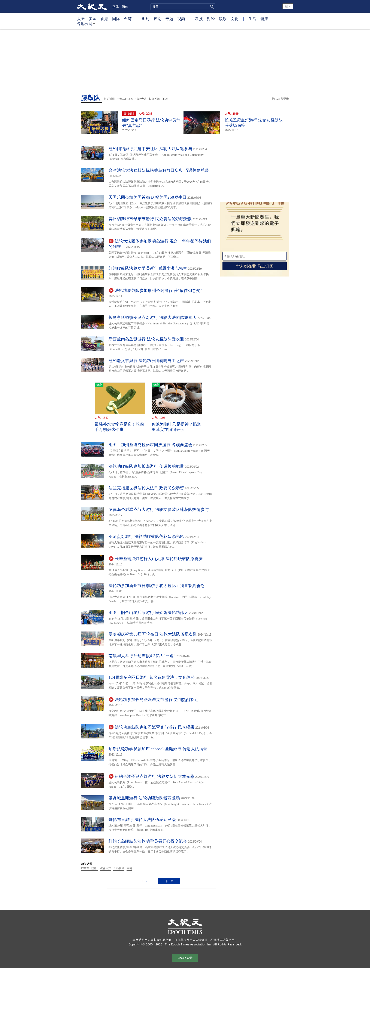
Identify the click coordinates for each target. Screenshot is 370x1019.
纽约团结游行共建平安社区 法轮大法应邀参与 (150, 148)
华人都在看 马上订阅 (254, 266)
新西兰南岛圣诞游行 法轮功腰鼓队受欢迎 (146, 339)
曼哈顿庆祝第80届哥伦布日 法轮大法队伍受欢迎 (153, 634)
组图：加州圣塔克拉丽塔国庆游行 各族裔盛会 (150, 444)
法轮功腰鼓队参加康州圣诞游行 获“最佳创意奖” (158, 290)
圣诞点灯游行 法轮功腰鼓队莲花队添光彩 (146, 536)
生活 (252, 18)
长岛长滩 (154, 99)
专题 (169, 18)
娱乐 (223, 18)
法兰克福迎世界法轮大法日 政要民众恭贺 (146, 488)
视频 (181, 18)
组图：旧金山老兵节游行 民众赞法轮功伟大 (148, 612)
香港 (104, 18)
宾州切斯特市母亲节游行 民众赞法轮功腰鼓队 (150, 219)
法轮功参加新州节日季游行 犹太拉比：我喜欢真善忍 (157, 585)
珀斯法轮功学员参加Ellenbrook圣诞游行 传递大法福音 (158, 749)
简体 (125, 6)
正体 (115, 6)
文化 (234, 18)
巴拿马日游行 (125, 99)
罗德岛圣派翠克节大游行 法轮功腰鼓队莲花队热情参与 (159, 509)
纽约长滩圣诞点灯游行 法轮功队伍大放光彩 (154, 776)
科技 (199, 18)
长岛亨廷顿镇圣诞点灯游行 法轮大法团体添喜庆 (153, 317)
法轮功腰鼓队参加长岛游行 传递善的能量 (146, 466)
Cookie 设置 (185, 958)
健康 (264, 18)
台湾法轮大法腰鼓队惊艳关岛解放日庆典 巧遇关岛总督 (159, 170)
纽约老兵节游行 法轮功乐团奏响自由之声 (146, 360)
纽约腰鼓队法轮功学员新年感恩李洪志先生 (148, 268)
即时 (146, 18)
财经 (211, 18)
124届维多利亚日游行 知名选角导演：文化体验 (152, 677)
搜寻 (211, 6)
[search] (182, 6)
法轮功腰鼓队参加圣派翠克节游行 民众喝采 (154, 727)
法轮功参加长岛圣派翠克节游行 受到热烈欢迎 (156, 699)
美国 (92, 18)
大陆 (81, 18)
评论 (157, 18)
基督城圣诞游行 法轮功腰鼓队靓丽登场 (144, 798)
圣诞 (165, 99)
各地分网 (84, 23)
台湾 (128, 18)
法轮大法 (141, 99)
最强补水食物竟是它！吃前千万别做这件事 (119, 427)
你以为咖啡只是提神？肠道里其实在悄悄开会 (176, 427)
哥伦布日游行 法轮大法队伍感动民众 (142, 819)
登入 (287, 6)
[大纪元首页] (92, 6)
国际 (116, 18)
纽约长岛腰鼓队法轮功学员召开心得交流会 (148, 841)
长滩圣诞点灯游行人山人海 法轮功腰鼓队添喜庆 (159, 558)
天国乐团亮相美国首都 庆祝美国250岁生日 (147, 197)
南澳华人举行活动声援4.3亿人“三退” (142, 656)
